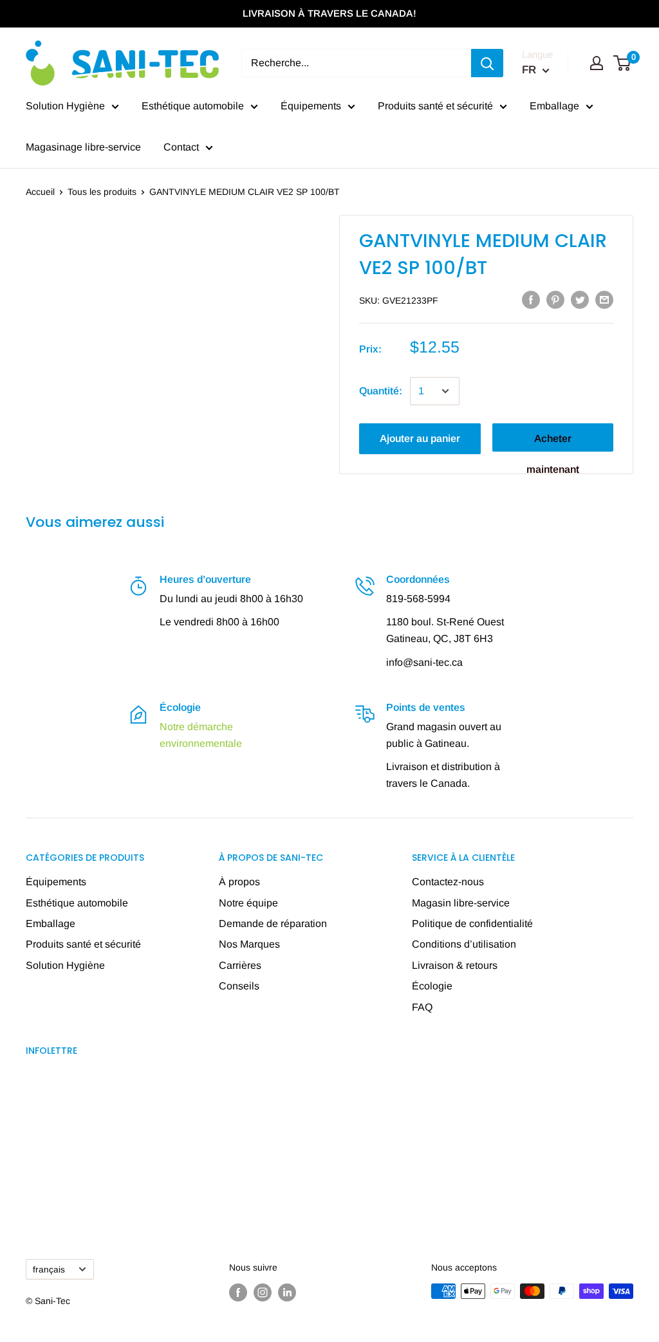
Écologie (432, 985)
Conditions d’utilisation (464, 944)
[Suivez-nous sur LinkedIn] (287, 1292)
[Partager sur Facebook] (531, 299)
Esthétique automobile (193, 105)
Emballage (554, 105)
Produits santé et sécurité (435, 105)
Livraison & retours (454, 965)
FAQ (422, 1007)
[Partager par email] (604, 299)
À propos (239, 881)
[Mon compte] (596, 63)
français (49, 1269)
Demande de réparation (273, 923)
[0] (623, 63)
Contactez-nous (448, 881)
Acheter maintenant (552, 442)
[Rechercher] (487, 63)
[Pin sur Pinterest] (555, 299)
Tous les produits (102, 192)
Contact (181, 147)
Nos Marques (249, 944)
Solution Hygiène (65, 105)
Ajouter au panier (420, 438)
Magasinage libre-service (83, 147)
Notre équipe (248, 902)
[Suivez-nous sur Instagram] (263, 1292)
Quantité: (380, 390)
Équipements (311, 105)
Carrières (240, 965)
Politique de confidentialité (472, 923)
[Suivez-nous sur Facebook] (238, 1292)
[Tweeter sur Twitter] (580, 299)
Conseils (239, 985)
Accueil (40, 192)
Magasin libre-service (461, 902)
